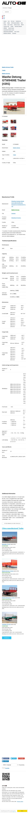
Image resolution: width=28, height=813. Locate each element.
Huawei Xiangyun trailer (6, 599)
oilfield (5, 28)
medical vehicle (7, 33)
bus (22, 22)
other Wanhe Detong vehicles (12, 523)
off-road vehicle (15, 22)
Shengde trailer (5, 545)
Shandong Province (16, 217)
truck (5, 24)
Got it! (22, 810)
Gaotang (13, 213)
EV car (12, 21)
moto (8, 22)
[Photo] (14, 106)
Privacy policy (20, 801)
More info (14, 811)
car (9, 21)
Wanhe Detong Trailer (8, 67)
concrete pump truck (9, 29)
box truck (10, 24)
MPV (5, 22)
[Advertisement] (14, 50)
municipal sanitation (8, 31)
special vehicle (18, 26)
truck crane (11, 28)
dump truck (17, 24)
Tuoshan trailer (5, 625)
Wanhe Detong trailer (6, 572)
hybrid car (18, 21)
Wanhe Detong (6, 73)
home (5, 21)
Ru (4, 18)
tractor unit (6, 26)
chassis (14, 33)
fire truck (16, 31)
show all (6, 637)
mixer (22, 24)
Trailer (3, 70)
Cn (4, 16)
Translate (7, 768)
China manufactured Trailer (12, 528)
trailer (11, 26)
